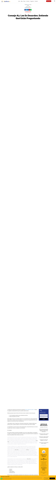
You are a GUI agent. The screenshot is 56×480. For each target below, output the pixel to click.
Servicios (27, 1)
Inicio (19, 1)
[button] (54, 1)
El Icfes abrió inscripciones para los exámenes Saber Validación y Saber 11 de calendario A (43, 430)
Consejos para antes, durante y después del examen (43, 434)
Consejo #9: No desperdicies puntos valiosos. (43, 443)
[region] (28, 477)
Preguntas (32, 1)
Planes (24, 1)
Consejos (28, 11)
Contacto (36, 1)
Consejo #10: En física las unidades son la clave (44, 440)
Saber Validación (28, 409)
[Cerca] (55, 476)
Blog (21, 1)
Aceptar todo (52, 478)
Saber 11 (33, 409)
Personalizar (46, 478)
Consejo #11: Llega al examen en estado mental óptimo (43, 437)
